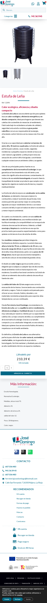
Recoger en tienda (24, 498)
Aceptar (6, 599)
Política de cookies (33, 578)
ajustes (19, 595)
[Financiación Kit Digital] (23, 558)
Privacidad (20, 578)
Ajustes (28, 599)
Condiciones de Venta (11, 583)
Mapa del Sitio (38, 583)
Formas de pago (23, 503)
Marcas (20, 512)
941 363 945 (36, 16)
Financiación (26, 583)
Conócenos (21, 521)
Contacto (20, 517)
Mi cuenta (20, 494)
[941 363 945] (29, 16)
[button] (11, 16)
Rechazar (18, 599)
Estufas (20, 91)
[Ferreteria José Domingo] (7, 3)
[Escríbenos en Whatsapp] (32, 3)
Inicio (15, 91)
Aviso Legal (10, 578)
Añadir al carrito (23, 373)
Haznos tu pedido (23, 508)
